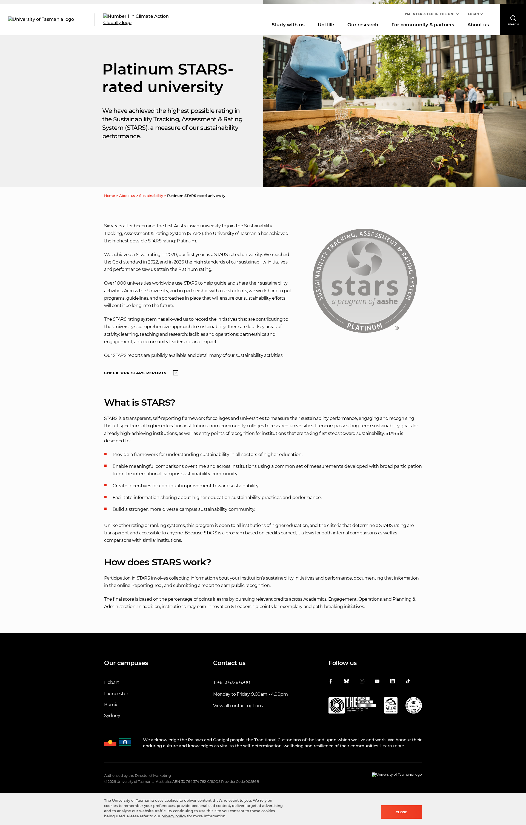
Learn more (392, 745)
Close (401, 812)
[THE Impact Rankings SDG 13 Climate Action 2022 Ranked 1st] (352, 706)
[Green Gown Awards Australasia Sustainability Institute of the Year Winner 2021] (413, 706)
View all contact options (238, 705)
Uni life (326, 24)
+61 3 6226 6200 (233, 682)
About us (478, 24)
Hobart (111, 682)
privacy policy (173, 816)
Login (473, 14)
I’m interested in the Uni (430, 14)
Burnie (111, 704)
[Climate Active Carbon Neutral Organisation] (391, 706)
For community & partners (422, 24)
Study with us (288, 24)
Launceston (116, 693)
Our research (362, 24)
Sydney (112, 715)
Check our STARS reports (135, 373)
